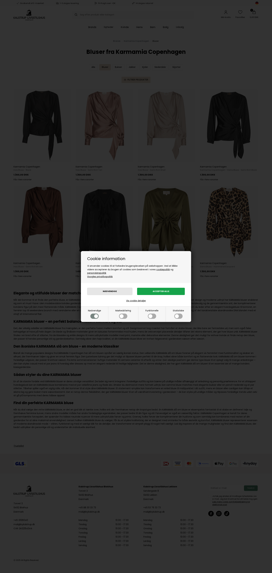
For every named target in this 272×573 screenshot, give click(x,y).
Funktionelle (152, 310)
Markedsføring (123, 310)
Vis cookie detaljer (136, 300)
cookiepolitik (163, 269)
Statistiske (178, 310)
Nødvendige (94, 310)
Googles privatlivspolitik (100, 276)
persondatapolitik (96, 273)
